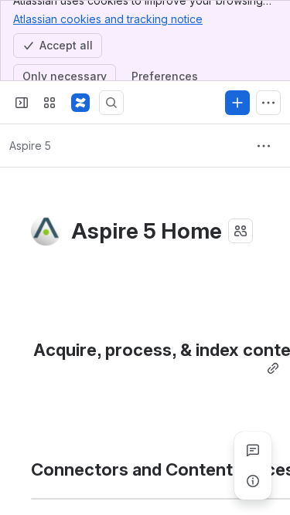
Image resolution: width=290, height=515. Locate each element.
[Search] (111, 102)
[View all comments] (253, 450)
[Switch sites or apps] (49, 102)
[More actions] (263, 146)
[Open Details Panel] (253, 481)
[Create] (237, 102)
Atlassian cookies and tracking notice (108, 18)
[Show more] (268, 102)
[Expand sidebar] (21, 102)
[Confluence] (80, 102)
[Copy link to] (273, 368)
